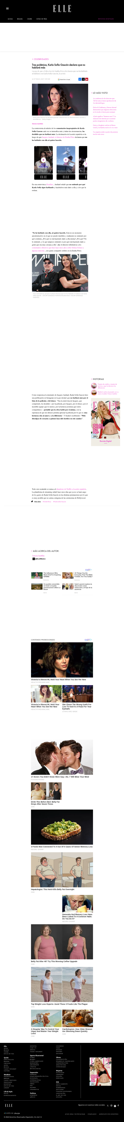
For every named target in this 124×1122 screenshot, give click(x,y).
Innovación (60, 1093)
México (32, 1097)
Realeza (6, 1061)
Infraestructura (62, 1063)
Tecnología (34, 1082)
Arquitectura (61, 1065)
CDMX (58, 1048)
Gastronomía (9, 1076)
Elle (5, 1046)
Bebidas (6, 1078)
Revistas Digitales (106, 19)
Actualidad (60, 1072)
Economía (34, 1078)
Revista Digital (106, 441)
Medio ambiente (62, 1084)
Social (58, 1086)
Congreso (60, 1046)
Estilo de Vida (9, 1086)
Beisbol (32, 1059)
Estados (59, 1049)
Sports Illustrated (36, 1055)
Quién (6, 1058)
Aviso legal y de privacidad (75, 1114)
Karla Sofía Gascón (60, 502)
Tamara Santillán (38, 556)
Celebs (29, 19)
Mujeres (33, 1087)
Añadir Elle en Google (65, 79)
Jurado (6, 1087)
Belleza (20, 19)
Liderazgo (60, 1074)
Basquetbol (34, 1063)
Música (32, 1049)
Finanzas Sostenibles (64, 1091)
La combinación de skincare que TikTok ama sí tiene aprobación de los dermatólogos (104, 100)
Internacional (35, 1080)
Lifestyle (33, 1067)
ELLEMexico (107, 1105)
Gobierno (33, 1095)
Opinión (59, 1051)
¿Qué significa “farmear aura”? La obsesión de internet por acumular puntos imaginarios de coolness (104, 118)
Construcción (61, 1059)
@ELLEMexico (40, 559)
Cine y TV (33, 1048)
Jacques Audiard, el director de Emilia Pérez (58, 137)
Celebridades (41, 59)
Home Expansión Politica (39, 1076)
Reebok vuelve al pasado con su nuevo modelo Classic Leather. (108, 393)
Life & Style (8, 1092)
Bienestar (7, 1084)
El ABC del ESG (61, 1095)
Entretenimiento (10, 1095)
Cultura (7, 1071)
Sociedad (59, 1053)
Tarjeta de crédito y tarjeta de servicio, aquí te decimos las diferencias (107, 386)
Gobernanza (60, 1087)
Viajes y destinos (10, 1080)
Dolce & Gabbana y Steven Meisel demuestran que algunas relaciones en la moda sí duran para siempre (104, 109)
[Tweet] (83, 79)
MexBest (7, 1075)
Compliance (92, 1114)
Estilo (6, 1093)
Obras (32, 1083)
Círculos (7, 1063)
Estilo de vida (42, 19)
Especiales (60, 1078)
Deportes (33, 1046)
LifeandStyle (34, 1089)
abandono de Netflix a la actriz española (71, 489)
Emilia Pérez (47, 502)
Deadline (49, 184)
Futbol (32, 1057)
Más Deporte (34, 1065)
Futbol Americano (36, 1061)
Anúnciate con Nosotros (108, 1114)
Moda (10, 19)
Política (33, 1093)
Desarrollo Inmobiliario (65, 1061)
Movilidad (60, 1089)
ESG (31, 1085)
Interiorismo (61, 1067)
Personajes (8, 1082)
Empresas (33, 1074)
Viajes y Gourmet (10, 1069)
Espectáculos (9, 1059)
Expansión (34, 1072)
